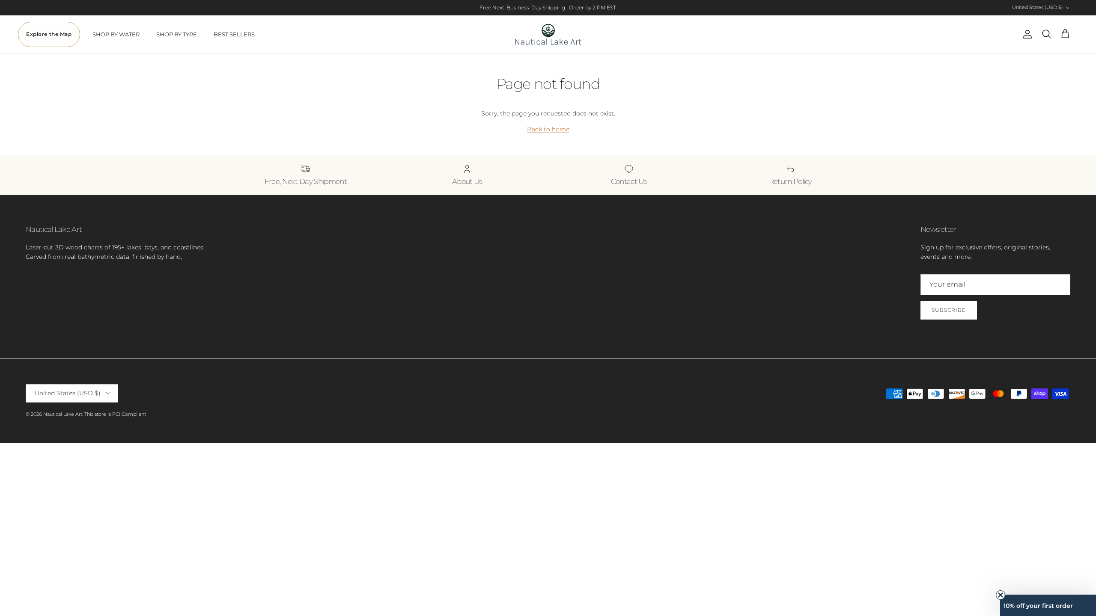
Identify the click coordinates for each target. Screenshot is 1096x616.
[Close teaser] (1000, 595)
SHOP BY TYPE (176, 34)
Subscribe (949, 310)
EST (611, 7)
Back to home (548, 129)
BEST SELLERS (234, 34)
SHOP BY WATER (116, 34)
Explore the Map (49, 34)
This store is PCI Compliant (115, 414)
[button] (1048, 605)
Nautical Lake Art (62, 414)
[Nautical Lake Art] (548, 34)
